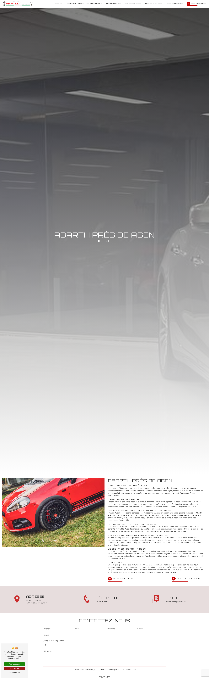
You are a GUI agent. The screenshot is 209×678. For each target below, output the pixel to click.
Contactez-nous (188, 578)
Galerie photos (133, 4)
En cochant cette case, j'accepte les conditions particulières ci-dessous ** (105, 669)
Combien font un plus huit (53, 641)
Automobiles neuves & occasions (85, 4)
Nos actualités (153, 4)
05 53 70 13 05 (102, 601)
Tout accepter (14, 664)
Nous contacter (175, 4)
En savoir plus (123, 578)
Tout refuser (14, 668)
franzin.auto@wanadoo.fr (176, 601)
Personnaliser (14, 672)
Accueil (59, 4)
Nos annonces (198, 4)
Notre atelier (113, 4)
